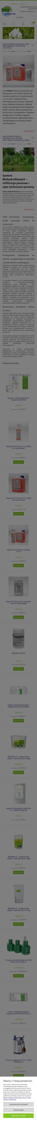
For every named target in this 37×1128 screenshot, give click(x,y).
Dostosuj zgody (18, 1110)
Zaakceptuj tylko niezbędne (18, 1104)
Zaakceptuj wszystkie (18, 1116)
